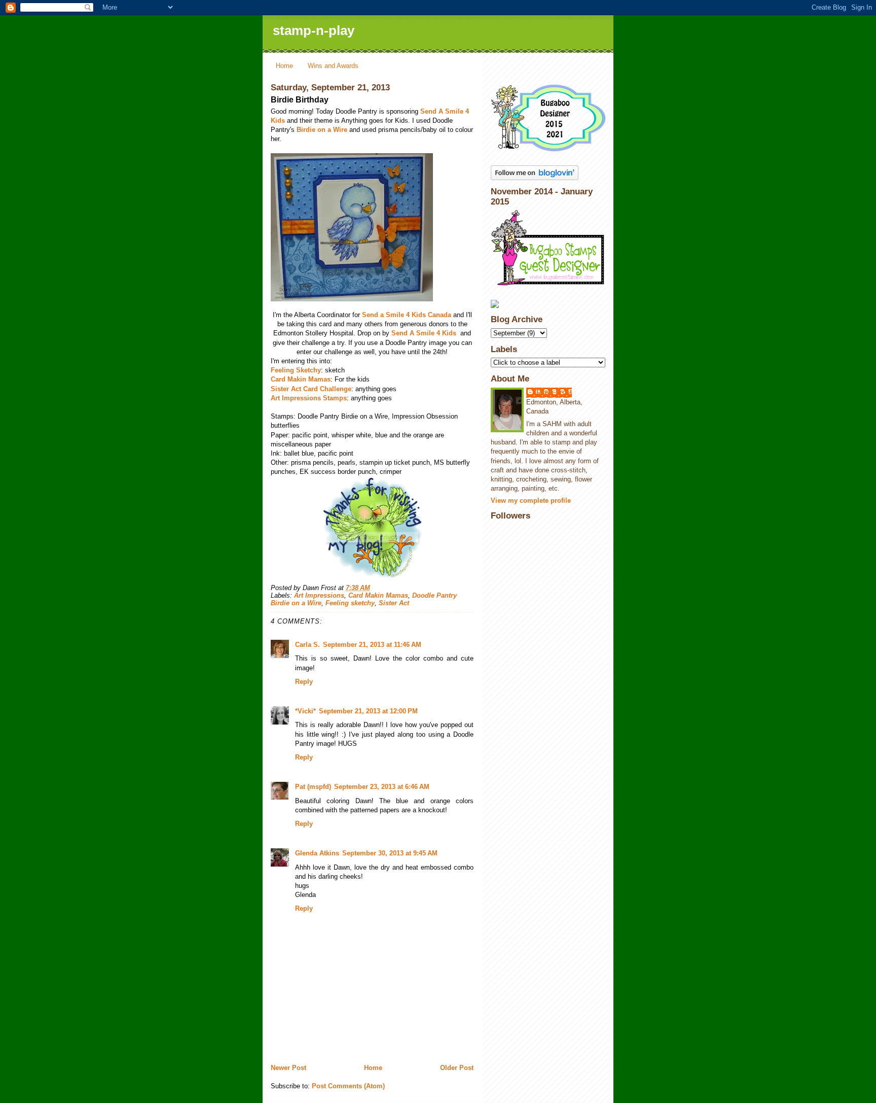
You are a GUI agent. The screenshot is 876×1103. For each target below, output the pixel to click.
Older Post (456, 1068)
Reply (304, 681)
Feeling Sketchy (296, 370)
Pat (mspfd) (313, 786)
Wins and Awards (333, 66)
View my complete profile (531, 500)
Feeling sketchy (350, 603)
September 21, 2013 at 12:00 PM (368, 711)
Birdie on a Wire (322, 129)
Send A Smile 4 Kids (424, 333)
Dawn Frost (554, 392)
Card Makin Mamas (301, 379)
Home (284, 66)
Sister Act (394, 603)
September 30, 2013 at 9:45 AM (389, 853)
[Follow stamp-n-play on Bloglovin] (548, 172)
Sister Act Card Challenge (311, 389)
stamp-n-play (313, 30)
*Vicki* (305, 711)
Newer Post (288, 1068)
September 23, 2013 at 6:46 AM (381, 786)
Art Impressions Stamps (309, 398)
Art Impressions (319, 595)
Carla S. (307, 644)
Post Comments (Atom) (348, 1086)
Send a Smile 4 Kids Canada (406, 315)
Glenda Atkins (317, 853)
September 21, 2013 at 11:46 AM (372, 644)
